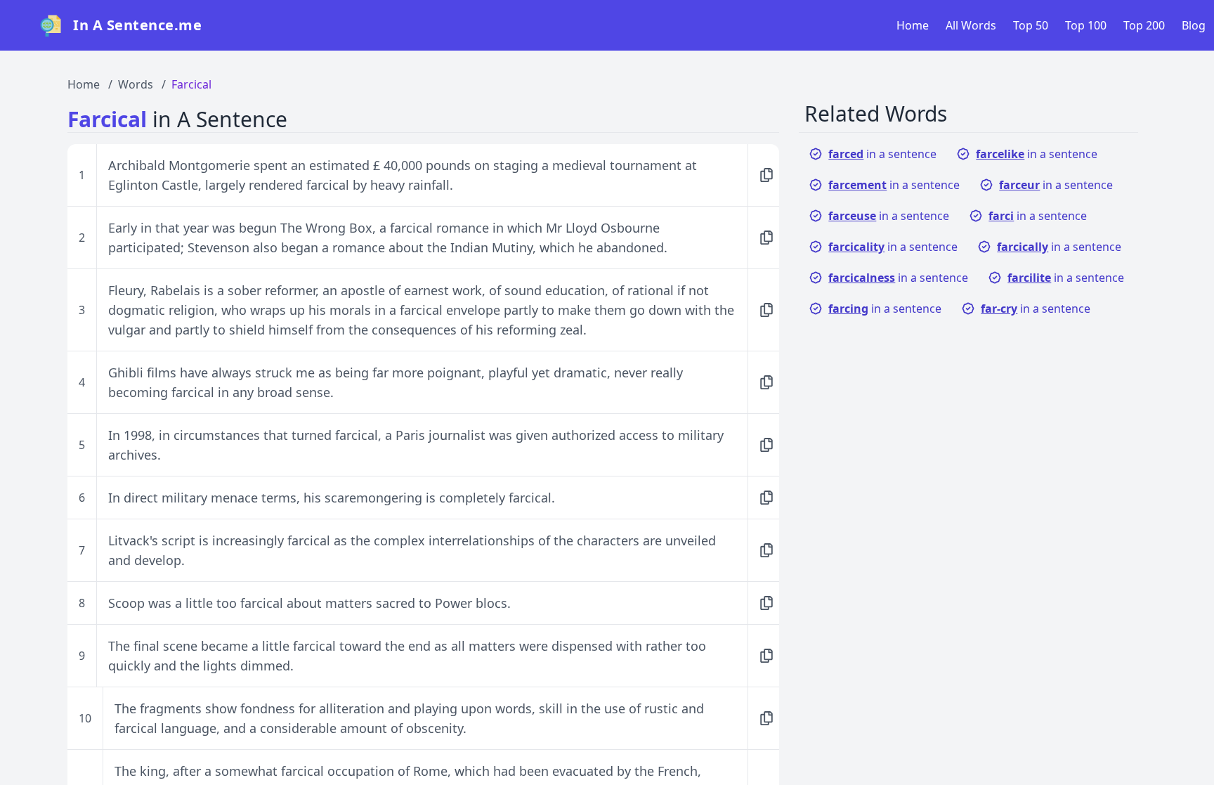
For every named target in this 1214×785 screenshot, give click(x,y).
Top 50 (1030, 25)
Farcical (191, 84)
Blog (1194, 25)
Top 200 (1144, 25)
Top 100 (1086, 25)
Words (135, 84)
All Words (971, 25)
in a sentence (882, 154)
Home (912, 25)
